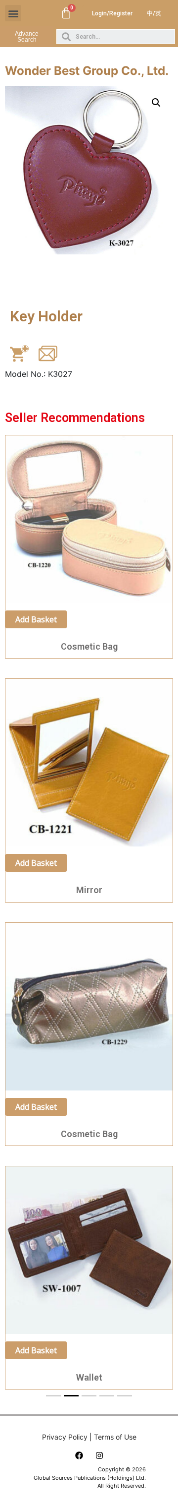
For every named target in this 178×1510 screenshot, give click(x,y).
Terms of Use (115, 1437)
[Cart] (66, 13)
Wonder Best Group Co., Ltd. (87, 70)
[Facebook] (79, 1455)
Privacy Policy (65, 1437)
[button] (13, 13)
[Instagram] (99, 1455)
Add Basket (36, 619)
